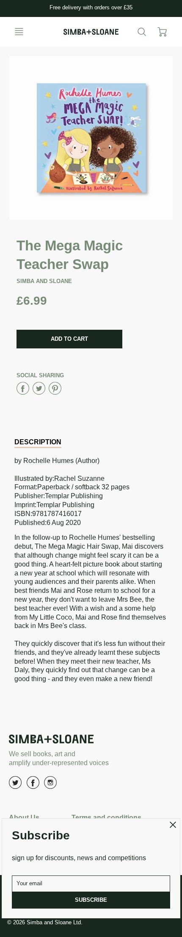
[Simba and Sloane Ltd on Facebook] (33, 785)
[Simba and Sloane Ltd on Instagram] (50, 785)
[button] (69, 339)
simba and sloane (44, 281)
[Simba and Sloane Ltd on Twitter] (15, 785)
